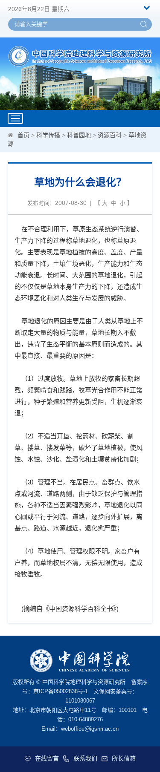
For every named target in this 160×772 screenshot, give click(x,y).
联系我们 (85, 758)
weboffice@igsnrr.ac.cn (90, 729)
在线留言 (47, 758)
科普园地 (79, 135)
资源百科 (110, 135)
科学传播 (48, 135)
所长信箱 (124, 758)
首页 (23, 135)
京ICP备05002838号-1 (60, 691)
